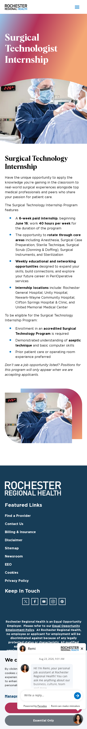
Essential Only (43, 720)
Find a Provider (18, 515)
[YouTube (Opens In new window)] (43, 601)
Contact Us (14, 524)
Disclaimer (13, 540)
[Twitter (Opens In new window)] (25, 601)
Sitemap (12, 548)
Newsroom (14, 556)
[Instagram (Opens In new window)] (53, 601)
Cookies (11, 572)
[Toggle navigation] (77, 7)
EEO (8, 564)
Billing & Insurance (20, 532)
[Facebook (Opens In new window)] (34, 601)
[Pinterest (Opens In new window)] (62, 601)
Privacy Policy (17, 580)
